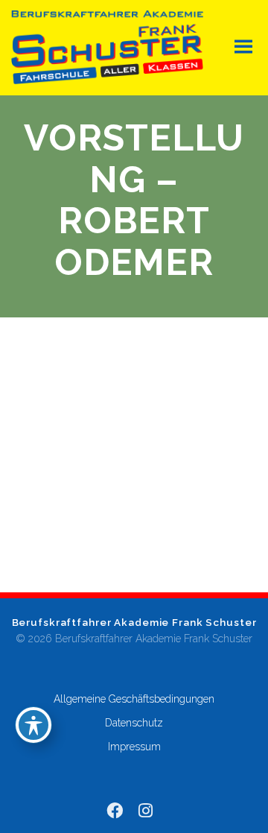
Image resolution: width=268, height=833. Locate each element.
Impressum (134, 747)
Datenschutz (134, 723)
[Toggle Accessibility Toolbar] (33, 725)
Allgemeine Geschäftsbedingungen (134, 699)
